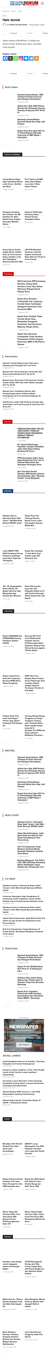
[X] (10, 58)
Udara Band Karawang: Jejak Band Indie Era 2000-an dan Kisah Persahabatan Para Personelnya (30, 836)
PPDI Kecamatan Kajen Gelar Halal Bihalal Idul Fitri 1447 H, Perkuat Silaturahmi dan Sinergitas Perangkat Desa (30, 461)
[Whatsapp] (15, 58)
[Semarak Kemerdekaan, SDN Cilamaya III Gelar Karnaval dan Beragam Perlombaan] (9, 97)
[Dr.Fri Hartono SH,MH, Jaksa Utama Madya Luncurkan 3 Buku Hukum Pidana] (35, 168)
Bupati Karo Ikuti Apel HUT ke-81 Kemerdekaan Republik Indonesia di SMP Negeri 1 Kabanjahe (31, 134)
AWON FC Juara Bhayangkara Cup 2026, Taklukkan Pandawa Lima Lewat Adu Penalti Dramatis (34, 1148)
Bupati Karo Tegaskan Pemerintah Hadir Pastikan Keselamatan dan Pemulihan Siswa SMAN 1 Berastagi (30, 994)
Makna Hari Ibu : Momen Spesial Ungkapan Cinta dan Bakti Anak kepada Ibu (13, 1303)
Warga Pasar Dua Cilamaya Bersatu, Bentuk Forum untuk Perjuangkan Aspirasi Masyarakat (34, 520)
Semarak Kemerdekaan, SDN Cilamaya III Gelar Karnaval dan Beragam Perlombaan (30, 96)
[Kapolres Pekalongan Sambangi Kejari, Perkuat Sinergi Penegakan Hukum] (35, 201)
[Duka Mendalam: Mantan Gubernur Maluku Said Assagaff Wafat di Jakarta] (35, 1288)
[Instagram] (21, 58)
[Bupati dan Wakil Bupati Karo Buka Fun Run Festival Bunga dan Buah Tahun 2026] (35, 1168)
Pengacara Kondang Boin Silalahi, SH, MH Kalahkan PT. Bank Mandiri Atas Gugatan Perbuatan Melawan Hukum (12, 218)
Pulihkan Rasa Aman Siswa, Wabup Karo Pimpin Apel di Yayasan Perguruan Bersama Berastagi (30, 981)
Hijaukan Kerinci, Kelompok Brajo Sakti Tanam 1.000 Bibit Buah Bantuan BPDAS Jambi (12, 519)
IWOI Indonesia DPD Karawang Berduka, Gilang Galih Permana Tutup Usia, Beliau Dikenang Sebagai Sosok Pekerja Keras (31, 286)
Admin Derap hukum (18, 25)
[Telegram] (31, 58)
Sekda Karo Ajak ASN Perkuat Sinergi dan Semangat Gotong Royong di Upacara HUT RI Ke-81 (31, 109)
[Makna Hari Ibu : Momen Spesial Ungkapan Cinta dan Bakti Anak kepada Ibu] (13, 1288)
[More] (36, 58)
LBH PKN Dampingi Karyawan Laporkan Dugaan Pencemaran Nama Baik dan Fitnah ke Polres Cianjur (35, 254)
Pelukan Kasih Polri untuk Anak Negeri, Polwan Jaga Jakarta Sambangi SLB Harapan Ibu (12, 721)
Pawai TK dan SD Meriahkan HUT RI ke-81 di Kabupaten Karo (30, 968)
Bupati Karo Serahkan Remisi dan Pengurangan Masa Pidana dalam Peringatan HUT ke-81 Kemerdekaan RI (22, 393)
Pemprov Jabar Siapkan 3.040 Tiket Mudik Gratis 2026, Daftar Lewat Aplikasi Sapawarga (23, 1072)
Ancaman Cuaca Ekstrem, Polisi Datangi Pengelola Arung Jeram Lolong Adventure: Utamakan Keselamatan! (23, 1083)
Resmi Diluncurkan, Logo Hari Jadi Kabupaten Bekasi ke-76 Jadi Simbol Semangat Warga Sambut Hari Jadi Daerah (35, 592)
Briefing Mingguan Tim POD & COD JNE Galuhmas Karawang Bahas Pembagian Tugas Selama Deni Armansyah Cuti (31, 863)
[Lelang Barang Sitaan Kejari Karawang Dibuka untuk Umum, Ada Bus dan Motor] (13, 168)
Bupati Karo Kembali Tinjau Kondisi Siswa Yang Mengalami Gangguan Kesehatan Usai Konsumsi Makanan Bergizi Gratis (29, 321)
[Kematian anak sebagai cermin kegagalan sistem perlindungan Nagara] (13, 1250)
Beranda (6, 11)
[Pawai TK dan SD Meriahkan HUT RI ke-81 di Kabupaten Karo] (9, 969)
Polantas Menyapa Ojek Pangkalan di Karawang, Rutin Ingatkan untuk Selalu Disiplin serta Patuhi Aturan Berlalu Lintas (23, 898)
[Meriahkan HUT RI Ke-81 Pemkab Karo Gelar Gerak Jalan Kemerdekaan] (13, 1133)
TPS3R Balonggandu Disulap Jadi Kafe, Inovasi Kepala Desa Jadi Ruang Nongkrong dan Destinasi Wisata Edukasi (34, 1267)
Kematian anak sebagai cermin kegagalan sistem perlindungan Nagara (12, 1265)
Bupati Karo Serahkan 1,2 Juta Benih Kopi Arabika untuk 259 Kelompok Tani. (34, 554)
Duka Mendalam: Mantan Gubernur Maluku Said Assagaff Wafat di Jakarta (35, 1303)
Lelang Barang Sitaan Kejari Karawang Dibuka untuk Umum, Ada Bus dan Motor (12, 183)
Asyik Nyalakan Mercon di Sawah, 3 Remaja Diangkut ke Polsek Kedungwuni (24, 1062)
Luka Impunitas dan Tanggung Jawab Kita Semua (34, 1334)
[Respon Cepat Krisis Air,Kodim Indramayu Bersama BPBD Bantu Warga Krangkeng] (13, 665)
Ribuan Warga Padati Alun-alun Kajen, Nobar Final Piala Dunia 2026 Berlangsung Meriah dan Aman (35, 1216)
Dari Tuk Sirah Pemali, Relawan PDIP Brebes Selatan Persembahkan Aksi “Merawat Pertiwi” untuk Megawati (31, 474)
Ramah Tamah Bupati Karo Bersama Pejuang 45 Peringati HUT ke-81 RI (20, 364)
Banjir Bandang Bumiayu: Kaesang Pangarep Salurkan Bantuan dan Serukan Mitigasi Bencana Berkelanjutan (11, 1338)
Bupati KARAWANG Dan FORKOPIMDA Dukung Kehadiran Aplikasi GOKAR (12, 639)
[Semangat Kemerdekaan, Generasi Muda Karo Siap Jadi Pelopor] (9, 122)
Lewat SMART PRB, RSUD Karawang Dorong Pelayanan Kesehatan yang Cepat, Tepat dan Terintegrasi (13, 556)
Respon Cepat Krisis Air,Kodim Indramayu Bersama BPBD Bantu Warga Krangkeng (12, 679)
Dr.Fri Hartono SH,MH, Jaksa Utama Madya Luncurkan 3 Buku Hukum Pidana (34, 183)
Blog (19, 11)
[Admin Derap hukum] (5, 24)
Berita (13, 11)
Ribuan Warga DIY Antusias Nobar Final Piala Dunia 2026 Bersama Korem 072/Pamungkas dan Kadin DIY (11, 1217)
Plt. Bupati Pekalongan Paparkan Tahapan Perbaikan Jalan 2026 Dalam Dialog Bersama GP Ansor (30, 447)
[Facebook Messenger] (26, 58)
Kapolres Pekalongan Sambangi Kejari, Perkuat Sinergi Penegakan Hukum (33, 215)
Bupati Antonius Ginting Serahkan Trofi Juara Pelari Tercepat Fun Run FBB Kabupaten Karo (13, 1182)
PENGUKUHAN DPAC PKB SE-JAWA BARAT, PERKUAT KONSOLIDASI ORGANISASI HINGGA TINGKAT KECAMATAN (30, 433)
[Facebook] (5, 58)
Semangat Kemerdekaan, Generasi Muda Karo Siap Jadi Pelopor (31, 121)
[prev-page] (4, 145)
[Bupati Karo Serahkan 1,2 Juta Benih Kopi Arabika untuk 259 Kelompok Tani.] (35, 540)
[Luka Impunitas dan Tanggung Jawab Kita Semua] (35, 1321)
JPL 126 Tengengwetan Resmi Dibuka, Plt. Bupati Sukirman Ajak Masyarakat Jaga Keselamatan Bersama (12, 591)
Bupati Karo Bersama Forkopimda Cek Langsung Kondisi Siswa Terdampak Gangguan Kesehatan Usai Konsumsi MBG (29, 303)
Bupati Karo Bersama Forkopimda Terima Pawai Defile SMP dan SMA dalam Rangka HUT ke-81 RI (23, 382)
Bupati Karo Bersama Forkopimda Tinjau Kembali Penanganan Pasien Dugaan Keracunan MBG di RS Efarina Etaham (31, 338)
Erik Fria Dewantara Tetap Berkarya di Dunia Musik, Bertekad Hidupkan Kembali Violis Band (30, 850)
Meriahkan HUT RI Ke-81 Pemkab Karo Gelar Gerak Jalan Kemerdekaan (13, 1147)
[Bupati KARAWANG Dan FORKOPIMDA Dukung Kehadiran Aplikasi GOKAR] (13, 625)
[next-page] (8, 145)
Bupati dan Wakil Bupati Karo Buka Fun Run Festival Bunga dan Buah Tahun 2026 (35, 1182)
